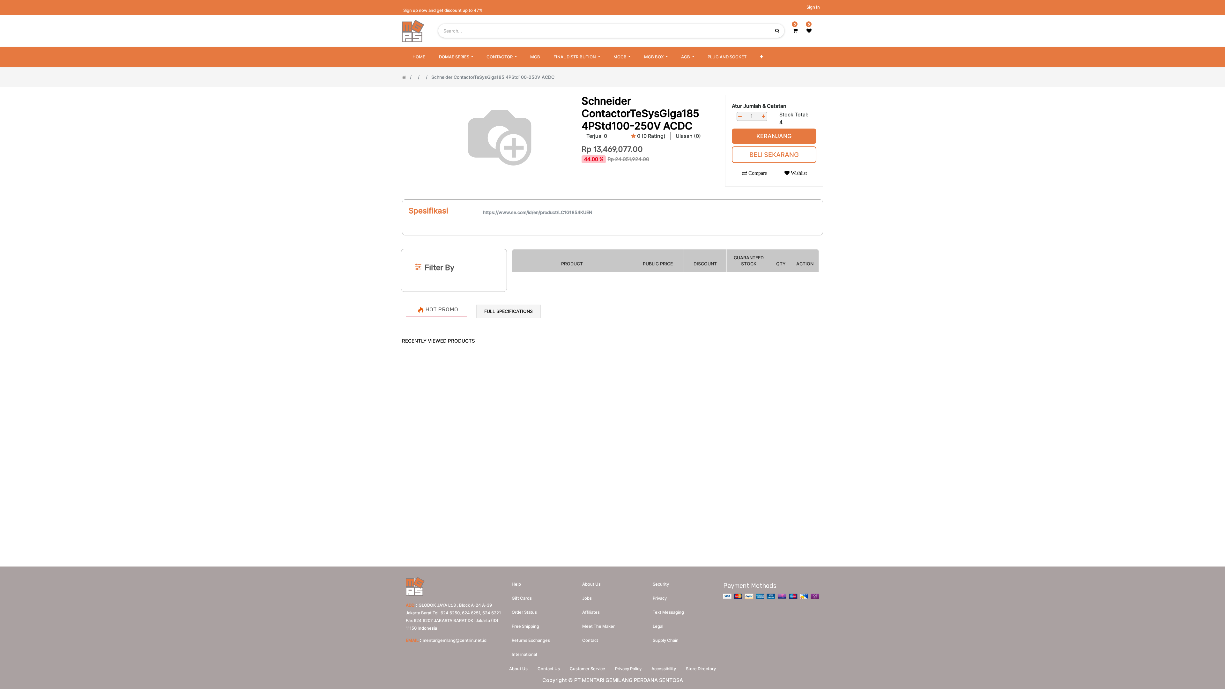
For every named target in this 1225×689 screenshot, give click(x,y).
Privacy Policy (628, 668)
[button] (761, 57)
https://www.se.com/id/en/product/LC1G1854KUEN (537, 212)
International (524, 654)
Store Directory (701, 668)
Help (516, 584)
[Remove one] (740, 116)
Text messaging (668, 612)
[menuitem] (419, 57)
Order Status (524, 612)
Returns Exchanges (531, 640)
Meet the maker (598, 626)
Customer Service (587, 668)
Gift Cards (522, 598)
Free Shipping (525, 626)
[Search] (612, 238)
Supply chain (666, 640)
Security (661, 584)
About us (591, 584)
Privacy (660, 598)
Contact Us (549, 668)
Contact (590, 640)
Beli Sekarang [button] (774, 155)
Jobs (587, 598)
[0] (795, 30)
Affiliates (591, 612)
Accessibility (663, 668)
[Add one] (764, 116)
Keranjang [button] (773, 136)
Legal (658, 626)
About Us (518, 668)
